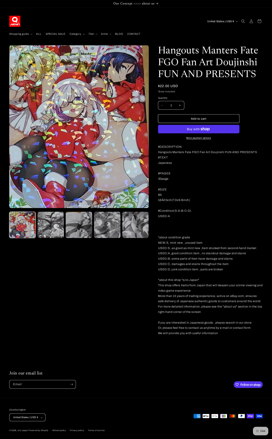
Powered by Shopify (38, 430)
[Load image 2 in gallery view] (51, 225)
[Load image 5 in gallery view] (135, 225)
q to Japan (23, 430)
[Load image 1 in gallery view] (22, 225)
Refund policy (59, 430)
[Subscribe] (72, 384)
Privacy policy (77, 430)
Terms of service (96, 430)
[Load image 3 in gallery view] (79, 225)
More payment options (198, 138)
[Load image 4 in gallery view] (107, 225)
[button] (20, 34)
